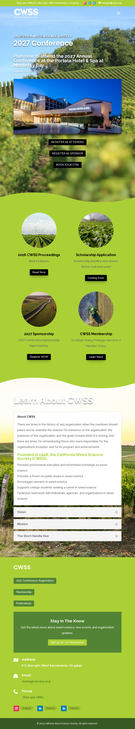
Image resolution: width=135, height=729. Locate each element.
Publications (23, 603)
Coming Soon (96, 277)
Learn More (96, 357)
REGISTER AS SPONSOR (67, 153)
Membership (24, 592)
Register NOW (39, 356)
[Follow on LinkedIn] (40, 708)
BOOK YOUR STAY (67, 164)
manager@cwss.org (36, 681)
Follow (27, 708)
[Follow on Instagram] (16, 708)
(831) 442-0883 (32, 697)
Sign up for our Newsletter (67, 642)
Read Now (39, 272)
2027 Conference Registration (35, 580)
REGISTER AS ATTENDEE (67, 142)
